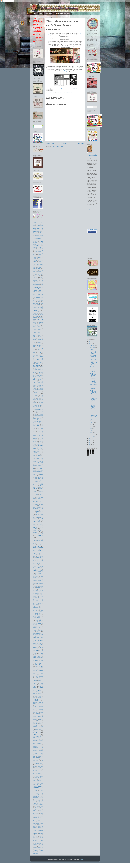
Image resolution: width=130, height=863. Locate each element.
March (91, 432)
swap (42, 783)
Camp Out (36, 296)
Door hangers (35, 395)
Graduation (37, 464)
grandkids (34, 467)
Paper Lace (36, 637)
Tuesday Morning (36, 809)
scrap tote (39, 697)
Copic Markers (36, 346)
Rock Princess (36, 692)
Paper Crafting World (37, 633)
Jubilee (39, 507)
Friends (34, 445)
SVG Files (36, 783)
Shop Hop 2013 (36, 722)
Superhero (39, 780)
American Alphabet (37, 238)
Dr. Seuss (39, 398)
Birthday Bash (36, 268)
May (91, 428)
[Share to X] (50, 90)
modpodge (36, 581)
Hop (40, 494)
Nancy (39, 603)
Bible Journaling (38, 265)
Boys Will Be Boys (37, 287)
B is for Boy (40, 248)
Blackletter (39, 271)
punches (39, 680)
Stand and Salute (38, 763)
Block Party (40, 273)
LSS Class (39, 559)
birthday (39, 267)
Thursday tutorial (36, 800)
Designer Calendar (37, 378)
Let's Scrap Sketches (38, 547)
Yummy (41, 850)
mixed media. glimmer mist (38, 580)
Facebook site (36, 424)
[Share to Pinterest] (52, 90)
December (92, 345)
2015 (90, 343)
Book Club (39, 281)
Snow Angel (39, 743)
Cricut (34, 356)
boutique (39, 283)
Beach (41, 260)
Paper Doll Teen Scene (38, 636)
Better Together (40, 264)
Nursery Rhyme (36, 617)
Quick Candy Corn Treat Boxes (93, 352)
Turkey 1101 (35, 810)
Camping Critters (37, 298)
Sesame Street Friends (37, 715)
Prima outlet (35, 670)
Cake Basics (35, 293)
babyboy (39, 254)
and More (35, 239)
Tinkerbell (36, 803)
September (92, 419)
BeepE (40, 261)
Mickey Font (36, 569)
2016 (90, 341)
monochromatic (40, 583)
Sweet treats (37, 786)
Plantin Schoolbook (38, 657)
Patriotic (37, 646)
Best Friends (35, 262)
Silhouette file (39, 728)
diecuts (39, 379)
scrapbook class (40, 703)
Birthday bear (35, 270)
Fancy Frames (40, 428)
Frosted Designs (36, 451)
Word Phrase (40, 846)
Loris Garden (40, 556)
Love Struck (36, 557)
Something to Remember (38, 750)
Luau (33, 560)
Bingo (34, 267)
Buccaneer (40, 288)
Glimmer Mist (35, 461)
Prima (40, 669)
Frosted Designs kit (37, 452)
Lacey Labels (36, 521)
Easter (41, 403)
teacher (35, 791)
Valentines (35, 819)
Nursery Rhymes (38, 619)
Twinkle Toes (35, 813)
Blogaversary (35, 280)
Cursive (35, 369)
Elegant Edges (38, 409)
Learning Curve (40, 540)
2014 (90, 438)
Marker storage (36, 563)
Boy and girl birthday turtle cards (93, 381)
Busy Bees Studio (37, 290)
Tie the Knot (40, 801)
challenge (37, 316)
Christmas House (36, 328)
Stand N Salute (38, 764)
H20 (35, 478)
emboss (35, 414)
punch (35, 680)
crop (42, 366)
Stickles (40, 767)
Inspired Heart (38, 502)
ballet (35, 257)
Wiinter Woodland (37, 831)
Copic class (38, 345)
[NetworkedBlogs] (92, 229)
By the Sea (35, 291)
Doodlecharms (36, 393)
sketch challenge (37, 737)
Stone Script (36, 769)
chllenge (39, 323)
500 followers (40, 225)
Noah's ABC (37, 613)
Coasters (39, 342)
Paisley (38, 631)
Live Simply (39, 553)
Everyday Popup (37, 421)
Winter (40, 836)
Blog (35, 274)
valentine (41, 816)
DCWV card (39, 375)
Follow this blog (92, 231)
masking (34, 564)
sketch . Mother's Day (37, 736)
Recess (34, 687)
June (91, 426)
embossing (41, 414)
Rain (40, 686)
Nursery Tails (38, 620)
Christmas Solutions (37, 330)
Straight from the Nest (37, 771)
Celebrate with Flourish (38, 311)
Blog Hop (35, 277)
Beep (35, 261)
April (91, 430)
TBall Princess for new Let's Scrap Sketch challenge (93, 386)
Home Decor (40, 491)
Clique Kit (40, 339)
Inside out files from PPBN (93, 411)
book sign (34, 283)
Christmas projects (37, 329)
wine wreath (35, 836)
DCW (40, 373)
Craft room (39, 352)
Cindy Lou (35, 336)
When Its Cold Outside (38, 830)
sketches (35, 740)
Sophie (37, 751)
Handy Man (37, 481)
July (91, 424)
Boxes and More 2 (36, 284)
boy (42, 284)
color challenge (37, 343)
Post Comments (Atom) (58, 146)
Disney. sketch (40, 389)
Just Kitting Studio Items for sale (62, 13)
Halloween (40, 478)
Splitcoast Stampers (37, 754)
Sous (42, 753)
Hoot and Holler (37, 493)
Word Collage (36, 844)
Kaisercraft (39, 517)
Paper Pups (36, 640)
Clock (35, 340)
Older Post (80, 143)
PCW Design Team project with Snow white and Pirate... (93, 400)
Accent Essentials (37, 231)
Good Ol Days (40, 462)
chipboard (41, 322)
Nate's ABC (35, 604)
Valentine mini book (37, 817)
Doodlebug (35, 392)
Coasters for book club (93, 370)
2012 (90, 442)
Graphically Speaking (37, 473)
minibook (39, 577)
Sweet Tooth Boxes (38, 784)
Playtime (36, 659)
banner (39, 257)
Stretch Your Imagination (38, 774)
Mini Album (35, 570)
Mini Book (40, 571)
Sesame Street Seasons (38, 716)
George (39, 455)
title (40, 803)
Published (37, 677)
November (92, 347)
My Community (36, 599)
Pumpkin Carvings (38, 679)
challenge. (35, 317)
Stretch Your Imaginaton (38, 776)
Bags (42, 255)
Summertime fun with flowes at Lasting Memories (93, 406)
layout (35, 532)
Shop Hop (39, 720)
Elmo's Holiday (40, 412)
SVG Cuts (41, 781)
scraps (39, 710)
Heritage (35, 488)
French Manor (38, 442)
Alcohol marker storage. (38, 235)
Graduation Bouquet (37, 465)
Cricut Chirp (36, 359)
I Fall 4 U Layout (92, 367)
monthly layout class (38, 584)
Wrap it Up (36, 849)
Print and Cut (38, 671)
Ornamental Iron (36, 627)
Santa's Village (38, 696)
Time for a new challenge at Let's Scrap (93, 415)
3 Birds (38, 224)
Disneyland (38, 391)
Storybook (35, 770)
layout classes (35, 533)
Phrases (41, 653)
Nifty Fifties (40, 611)
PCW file (35, 650)
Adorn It (35, 232)
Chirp (35, 323)
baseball (34, 258)
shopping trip (35, 723)
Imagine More (35, 500)
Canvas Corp (35, 300)
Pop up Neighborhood (38, 663)
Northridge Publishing (37, 614)
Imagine (39, 498)
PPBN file (36, 666)
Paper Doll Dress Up (38, 634)
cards (39, 304)
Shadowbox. (35, 719)
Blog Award (40, 274)
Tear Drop (41, 791)
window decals (38, 834)
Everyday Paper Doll (37, 418)
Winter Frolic (35, 837)
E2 (37, 403)
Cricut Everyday (36, 365)
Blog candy (37, 275)
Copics (34, 348)
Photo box (35, 653)
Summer (34, 779)
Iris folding (35, 504)
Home (34, 13)
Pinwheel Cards (36, 656)
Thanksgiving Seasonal (38, 797)
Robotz (39, 690)
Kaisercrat (34, 518)
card (39, 301)
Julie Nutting (35, 508)
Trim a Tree (38, 807)
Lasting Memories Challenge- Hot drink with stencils (93, 393)
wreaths (36, 850)
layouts (40, 535)
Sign (40, 723)
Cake (40, 291)
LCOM (34, 540)
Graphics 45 (35, 474)
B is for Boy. (36, 250)
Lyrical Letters (40, 560)
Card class (35, 303)
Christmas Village (36, 332)
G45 (38, 454)
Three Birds (38, 799)
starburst (34, 766)
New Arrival (35, 609)
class (40, 338)
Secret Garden (35, 712)
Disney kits (36, 386)
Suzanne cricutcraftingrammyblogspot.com (93, 155)
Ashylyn (34, 248)
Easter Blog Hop (36, 406)
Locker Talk (35, 554)
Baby (41, 250)
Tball (42, 789)
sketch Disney (36, 739)
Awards (40, 13)
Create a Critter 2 (37, 355)
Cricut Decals (40, 362)
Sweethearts (36, 787)
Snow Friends (36, 744)
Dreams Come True (36, 399)
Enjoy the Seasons (38, 415)
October (92, 349)
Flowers (41, 441)
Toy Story (37, 806)
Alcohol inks (40, 234)
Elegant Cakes (39, 408)
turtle (40, 810)
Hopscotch (35, 495)
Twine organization (36, 811)
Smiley (34, 743)
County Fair (39, 349)
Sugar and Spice (37, 777)
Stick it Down (40, 766)
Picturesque (37, 654)
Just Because (38, 511)
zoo (35, 851)
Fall (38, 425)
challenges (40, 319)
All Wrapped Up (37, 237)
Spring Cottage (36, 757)
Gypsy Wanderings (39, 477)
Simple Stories (68, 92)
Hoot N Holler (35, 494)
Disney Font (40, 385)
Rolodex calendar (36, 694)
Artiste (40, 247)
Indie (40, 501)
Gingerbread (36, 458)
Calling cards (40, 294)
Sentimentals (37, 713)
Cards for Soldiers (37, 306)
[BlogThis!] (48, 90)
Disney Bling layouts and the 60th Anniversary (93, 357)
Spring (39, 756)
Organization (35, 626)
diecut (34, 379)
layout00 (41, 533)
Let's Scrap (64, 71)
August (92, 422)
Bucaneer (34, 288)
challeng (41, 314)
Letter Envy (36, 549)
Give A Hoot (39, 459)
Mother (35, 586)
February (34, 435)
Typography (35, 816)
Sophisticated (35, 753)
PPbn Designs (39, 664)
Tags (38, 789)
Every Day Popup (37, 417)
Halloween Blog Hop (38, 480)
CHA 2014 (36, 313)
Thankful (39, 794)
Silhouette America (60, 92)
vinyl (38, 821)
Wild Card (35, 833)
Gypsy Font (40, 475)
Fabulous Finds (36, 422)
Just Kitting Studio (38, 512)
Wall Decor (40, 827)
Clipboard (34, 339)
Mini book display (38, 573)
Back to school (36, 255)
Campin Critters (39, 297)
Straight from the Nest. (37, 773)
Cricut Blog (41, 358)
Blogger (81, 859)
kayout (39, 520)
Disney (34, 381)
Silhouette (35, 725)
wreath (41, 849)
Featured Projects (36, 434)
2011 (90, 444)
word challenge (38, 843)
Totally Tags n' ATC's (38, 804)
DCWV (34, 375)
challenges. (38, 320)
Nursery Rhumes (36, 616)
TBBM (35, 790)
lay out (39, 530)
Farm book (36, 429)
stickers (35, 767)
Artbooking (35, 247)
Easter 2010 (37, 405)
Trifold (42, 806)
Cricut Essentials (37, 363)
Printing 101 (35, 673)
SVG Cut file (35, 781)
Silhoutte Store (38, 729)
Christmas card (36, 326)
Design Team (36, 376)
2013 (90, 440)
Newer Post (50, 143)
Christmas (35, 325)
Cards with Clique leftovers (38, 307)
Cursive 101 (40, 369)
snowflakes (35, 746)
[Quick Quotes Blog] (38, 75)
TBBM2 (41, 790)
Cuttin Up (36, 370)
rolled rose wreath (37, 693)
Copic (34, 345)
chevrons (34, 322)
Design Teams (48, 13)
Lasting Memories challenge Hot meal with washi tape (93, 376)
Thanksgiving (36, 796)
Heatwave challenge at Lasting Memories (93, 363)
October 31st (36, 621)
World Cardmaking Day (38, 847)
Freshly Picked (36, 444)
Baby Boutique (38, 251)
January (92, 436)
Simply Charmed (37, 732)
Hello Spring (39, 487)
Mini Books (35, 574)
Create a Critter (36, 353)
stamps (41, 762)
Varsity (39, 820)
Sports (34, 756)
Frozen (34, 454)
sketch (35, 735)
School (34, 697)
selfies (41, 712)
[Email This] (47, 90)
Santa (42, 694)
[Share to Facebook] (51, 90)
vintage (34, 821)
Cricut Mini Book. (36, 366)
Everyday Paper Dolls (38, 419)
